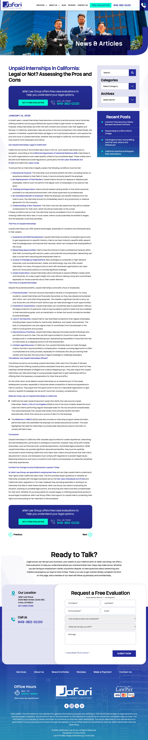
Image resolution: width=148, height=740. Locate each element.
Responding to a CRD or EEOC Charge (118, 132)
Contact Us (83, 5)
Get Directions (25, 606)
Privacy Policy (79, 733)
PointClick (90, 735)
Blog (64, 5)
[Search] (132, 72)
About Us (53, 5)
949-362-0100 (122, 5)
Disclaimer (84, 653)
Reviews (72, 5)
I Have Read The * (78, 653)
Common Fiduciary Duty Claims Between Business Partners (119, 123)
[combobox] (115, 72)
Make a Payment (103, 672)
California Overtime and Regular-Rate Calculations (119, 152)
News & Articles (60, 672)
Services (40, 5)
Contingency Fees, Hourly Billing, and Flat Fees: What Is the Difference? (119, 142)
